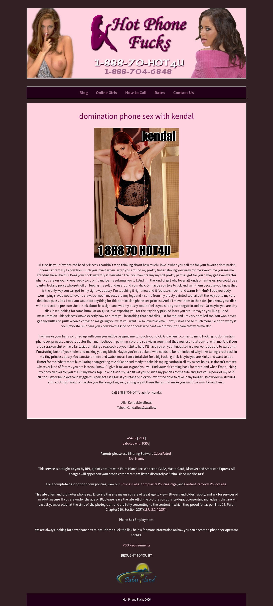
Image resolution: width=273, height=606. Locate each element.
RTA (141, 438)
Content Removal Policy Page (205, 484)
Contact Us (183, 92)
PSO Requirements (136, 545)
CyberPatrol (162, 453)
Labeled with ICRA (136, 443)
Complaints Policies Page (159, 484)
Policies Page (130, 484)
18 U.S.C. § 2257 (154, 509)
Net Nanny (136, 458)
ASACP (131, 438)
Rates (159, 92)
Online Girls (106, 92)
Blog (83, 92)
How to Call (135, 92)
